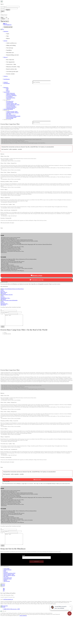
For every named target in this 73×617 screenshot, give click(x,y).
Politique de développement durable (13, 116)
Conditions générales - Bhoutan (12, 112)
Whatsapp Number (4, 312)
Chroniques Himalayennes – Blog (12, 104)
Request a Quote (37, 275)
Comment (3, 325)
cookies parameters (23, 615)
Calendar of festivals (7, 569)
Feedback (5, 580)
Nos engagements (9, 102)
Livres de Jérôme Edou (10, 105)
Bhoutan (8, 90)
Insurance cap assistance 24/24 (9, 573)
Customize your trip (8, 27)
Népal (7, 88)
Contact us (5, 76)
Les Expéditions (9, 96)
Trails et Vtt (8, 98)
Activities (5, 40)
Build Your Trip (4, 21)
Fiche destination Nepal (10, 114)
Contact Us (5, 82)
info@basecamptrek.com (8, 599)
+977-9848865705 (7, 24)
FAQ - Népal (8, 113)
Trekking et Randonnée (10, 94)
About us (5, 57)
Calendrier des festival (10, 108)
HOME (4, 609)
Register (8, 9)
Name (2, 310)
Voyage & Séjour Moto (10, 97)
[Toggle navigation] (1, 85)
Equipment (5, 572)
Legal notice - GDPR (16, 609)
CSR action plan (6, 581)
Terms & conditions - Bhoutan (9, 575)
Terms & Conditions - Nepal (8, 574)
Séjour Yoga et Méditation (11, 95)
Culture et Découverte (10, 93)
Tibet (7, 89)
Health (4, 570)
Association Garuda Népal (11, 106)
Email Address (3, 6)
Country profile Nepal (7, 577)
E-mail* (2, 313)
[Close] (2, 1)
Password (2, 8)
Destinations (5, 31)
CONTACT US (9, 609)
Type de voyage (6, 92)
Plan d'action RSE (9, 118)
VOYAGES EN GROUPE (8, 109)
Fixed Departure (6, 79)
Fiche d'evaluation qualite (11, 117)
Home (5, 23)
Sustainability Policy (7, 578)
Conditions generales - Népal (11, 111)
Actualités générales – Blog (11, 103)
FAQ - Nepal (5, 576)
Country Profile (6, 568)
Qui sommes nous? (9, 101)
